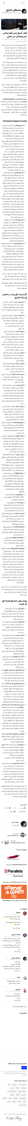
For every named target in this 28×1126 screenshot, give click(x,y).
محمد (18, 977)
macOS (12, 1095)
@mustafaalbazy (18, 1006)
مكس (8, 1101)
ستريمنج (15, 1084)
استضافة (18, 41)
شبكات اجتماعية (22, 1091)
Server (25, 41)
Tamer (18, 913)
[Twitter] (18, 825)
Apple (17, 1095)
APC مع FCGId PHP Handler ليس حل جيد (16, 864)
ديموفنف (24, 1088)
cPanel (17, 1088)
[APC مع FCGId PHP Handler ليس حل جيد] (14, 857)
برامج (9, 1084)
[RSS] (13, 825)
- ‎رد (6, 914)
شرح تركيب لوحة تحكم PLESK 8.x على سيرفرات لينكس (14, 882)
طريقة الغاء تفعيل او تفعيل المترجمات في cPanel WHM (14, 900)
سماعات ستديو (22, 1084)
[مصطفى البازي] (24, 11)
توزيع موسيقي (23, 1098)
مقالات (7, 39)
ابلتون (12, 1088)
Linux (22, 41)
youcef (18, 990)
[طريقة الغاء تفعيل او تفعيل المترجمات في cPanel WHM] (14, 892)
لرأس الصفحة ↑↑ (6, 1114)
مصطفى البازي (13, 10)
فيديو (19, 1101)
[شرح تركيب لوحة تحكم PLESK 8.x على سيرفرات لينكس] (14, 874)
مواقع (4, 1098)
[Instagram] (15, 825)
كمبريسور (24, 1095)
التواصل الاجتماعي (12, 1091)
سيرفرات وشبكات (12, 39)
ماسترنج (15, 1098)
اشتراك (24, 1068)
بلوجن (9, 1098)
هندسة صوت (23, 1105)
